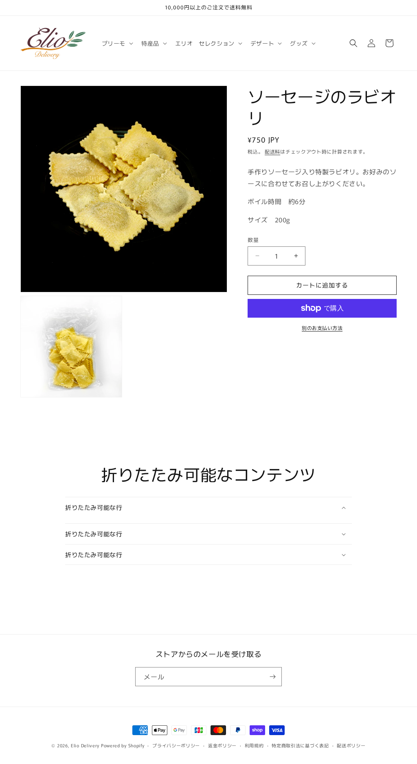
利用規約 (254, 745)
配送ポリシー (351, 745)
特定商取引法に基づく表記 (300, 745)
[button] (116, 43)
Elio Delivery (85, 745)
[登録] (272, 676)
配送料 (272, 151)
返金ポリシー (222, 745)
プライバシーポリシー (176, 745)
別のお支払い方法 (322, 327)
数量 (253, 240)
